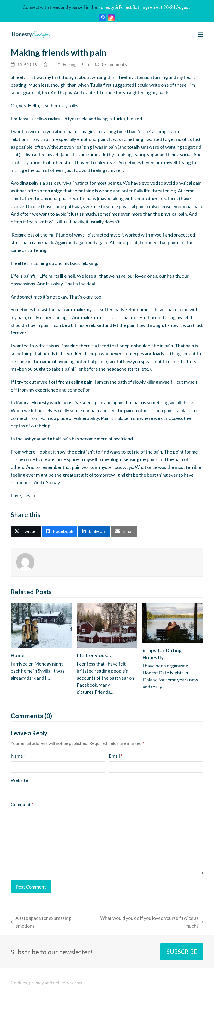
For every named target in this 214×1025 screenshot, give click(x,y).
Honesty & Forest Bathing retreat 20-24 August (144, 7)
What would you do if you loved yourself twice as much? (145, 922)
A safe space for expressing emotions (41, 922)
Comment (22, 804)
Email (115, 756)
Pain (84, 64)
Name (18, 756)
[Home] (41, 625)
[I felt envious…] (107, 625)
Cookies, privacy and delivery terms (46, 982)
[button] (200, 34)
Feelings (71, 64)
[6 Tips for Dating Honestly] (172, 622)
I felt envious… (94, 655)
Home (18, 655)
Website (19, 780)
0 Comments (114, 64)
